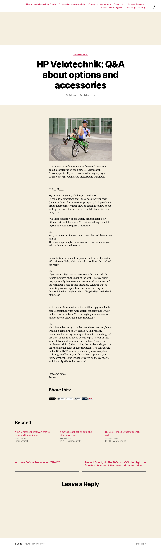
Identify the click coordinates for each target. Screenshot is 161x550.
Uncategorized (80, 54)
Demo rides (119, 4)
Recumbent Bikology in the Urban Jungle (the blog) (123, 7)
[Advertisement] (80, 28)
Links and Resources (136, 4)
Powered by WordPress (35, 544)
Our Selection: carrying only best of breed (77, 4)
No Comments (89, 95)
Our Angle (104, 4)
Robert (74, 95)
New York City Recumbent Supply (41, 4)
